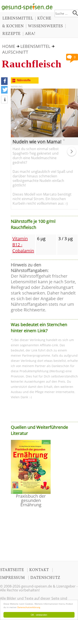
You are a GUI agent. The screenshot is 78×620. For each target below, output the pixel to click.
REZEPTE (11, 34)
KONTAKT (39, 570)
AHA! (30, 34)
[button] (4, 81)
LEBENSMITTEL (17, 18)
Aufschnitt (15, 52)
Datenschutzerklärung (28, 607)
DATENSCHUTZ (45, 578)
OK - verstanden (39, 614)
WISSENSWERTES (45, 26)
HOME (8, 46)
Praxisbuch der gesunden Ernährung (31, 500)
